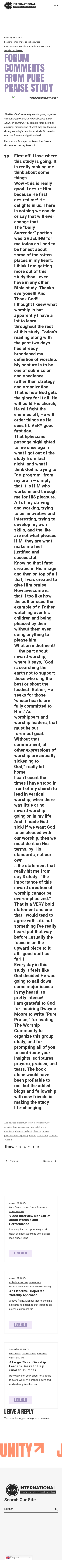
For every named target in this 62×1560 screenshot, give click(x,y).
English (14, 1557)
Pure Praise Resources (29, 41)
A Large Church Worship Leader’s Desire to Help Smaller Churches (27, 1366)
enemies (8, 1127)
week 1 (8, 1139)
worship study (43, 46)
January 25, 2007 (17, 1278)
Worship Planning (43, 1286)
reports (32, 46)
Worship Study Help (13, 50)
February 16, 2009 (12, 37)
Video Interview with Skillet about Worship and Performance (30, 1220)
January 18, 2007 (17, 1203)
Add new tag (10, 1122)
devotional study (41, 1122)
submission (42, 1135)
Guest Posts (15, 1207)
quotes (32, 1135)
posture (45, 1131)
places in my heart (23, 1131)
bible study (22, 1122)
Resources (42, 1207)
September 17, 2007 (18, 1349)
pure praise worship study (16, 46)
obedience (9, 1131)
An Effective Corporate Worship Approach (26, 1293)
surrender (53, 1135)
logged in (24, 1418)
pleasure (37, 1131)
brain (30, 1122)
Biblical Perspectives (18, 1282)
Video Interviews (16, 1211)
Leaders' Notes (11, 41)
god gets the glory (39, 1127)
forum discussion (21, 1127)
